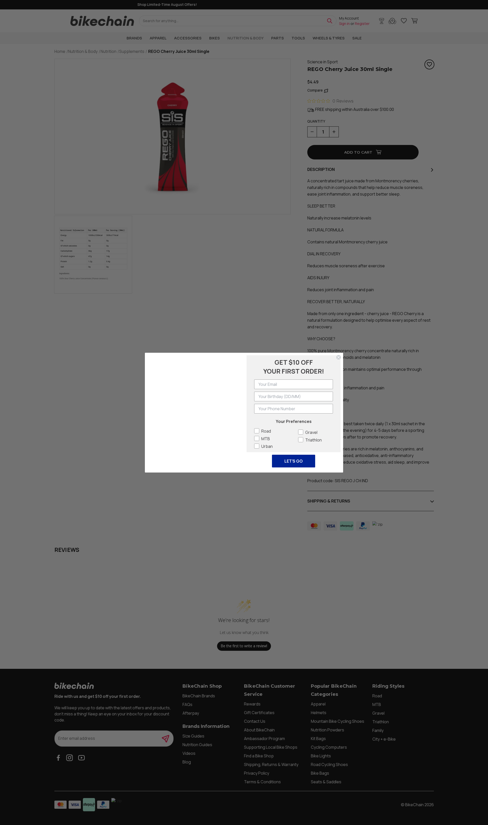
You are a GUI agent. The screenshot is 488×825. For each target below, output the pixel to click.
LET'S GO (293, 461)
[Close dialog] (338, 350)
